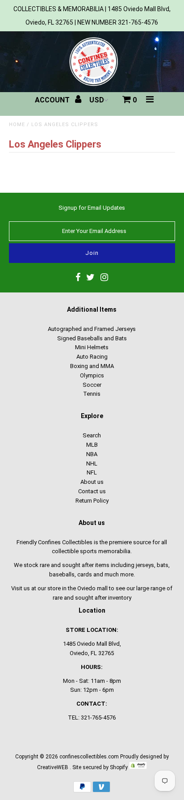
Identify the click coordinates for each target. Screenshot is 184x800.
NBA (91, 454)
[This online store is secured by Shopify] (138, 767)
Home (17, 124)
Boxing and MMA (92, 366)
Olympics (92, 375)
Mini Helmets (92, 347)
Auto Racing (92, 356)
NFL (92, 472)
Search (92, 435)
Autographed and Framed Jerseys (92, 329)
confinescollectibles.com (89, 756)
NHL (91, 463)
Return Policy (92, 500)
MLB (92, 444)
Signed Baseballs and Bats (92, 338)
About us (92, 481)
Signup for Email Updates (92, 207)
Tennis (91, 393)
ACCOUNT (53, 100)
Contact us (92, 491)
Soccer (92, 384)
